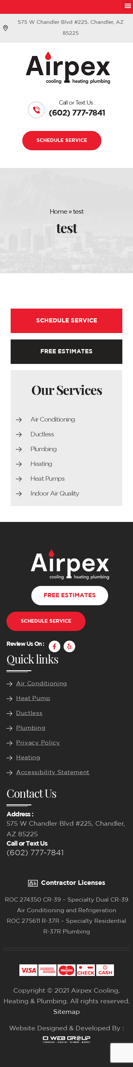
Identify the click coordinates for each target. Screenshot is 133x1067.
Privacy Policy (38, 743)
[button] (127, 5)
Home (58, 212)
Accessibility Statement (52, 772)
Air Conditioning (52, 419)
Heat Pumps (47, 479)
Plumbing (43, 449)
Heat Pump (33, 698)
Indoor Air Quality (54, 493)
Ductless (42, 434)
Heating (41, 464)
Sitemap (66, 1012)
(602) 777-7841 (35, 853)
